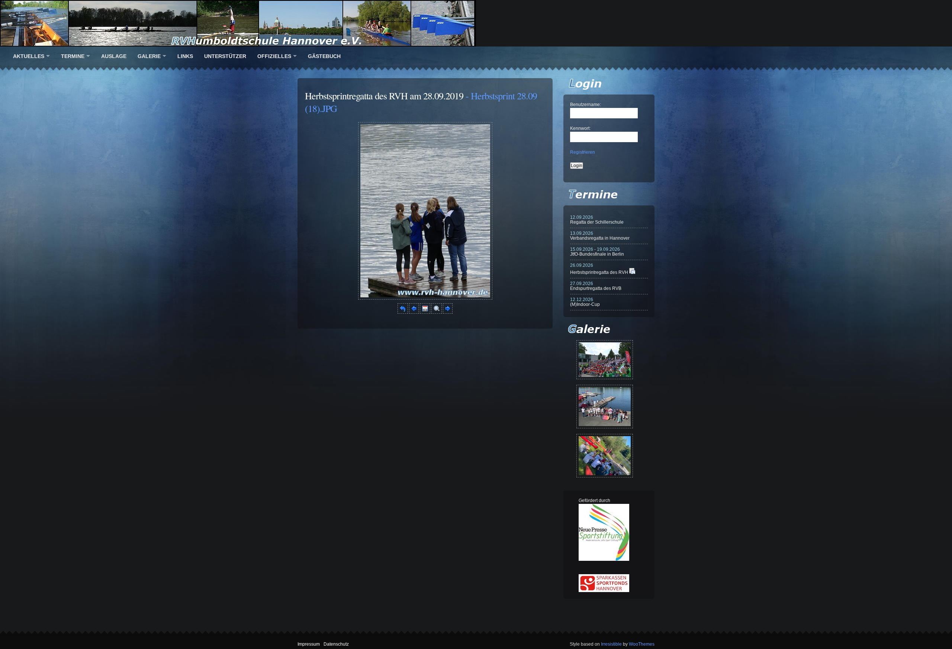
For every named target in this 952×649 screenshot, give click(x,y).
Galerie (149, 56)
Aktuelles (28, 56)
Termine (72, 56)
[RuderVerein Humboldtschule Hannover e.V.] (476, 23)
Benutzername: (585, 104)
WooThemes (641, 644)
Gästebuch (324, 56)
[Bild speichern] (425, 312)
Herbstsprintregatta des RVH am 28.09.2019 (384, 95)
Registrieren (582, 152)
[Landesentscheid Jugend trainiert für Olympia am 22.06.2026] (604, 406)
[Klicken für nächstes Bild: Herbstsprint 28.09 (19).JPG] (425, 298)
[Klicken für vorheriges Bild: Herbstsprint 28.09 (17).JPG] (414, 312)
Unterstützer (225, 56)
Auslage (113, 56)
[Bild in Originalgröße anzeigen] (436, 312)
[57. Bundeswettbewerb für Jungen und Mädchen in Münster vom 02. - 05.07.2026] (604, 359)
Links (185, 56)
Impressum (309, 644)
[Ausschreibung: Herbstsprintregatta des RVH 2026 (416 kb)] (632, 272)
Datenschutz (336, 644)
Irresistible (611, 644)
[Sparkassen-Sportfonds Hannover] (604, 590)
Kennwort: (580, 128)
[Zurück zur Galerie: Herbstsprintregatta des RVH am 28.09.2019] (403, 312)
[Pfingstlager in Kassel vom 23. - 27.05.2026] (604, 455)
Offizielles (274, 56)
